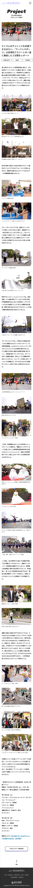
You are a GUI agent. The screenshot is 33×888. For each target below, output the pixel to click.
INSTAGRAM (14, 877)
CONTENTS (17, 875)
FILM (22, 875)
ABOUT (27, 875)
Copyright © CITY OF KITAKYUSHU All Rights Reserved (17, 885)
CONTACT (21, 877)
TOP (5, 875)
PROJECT (10, 875)
